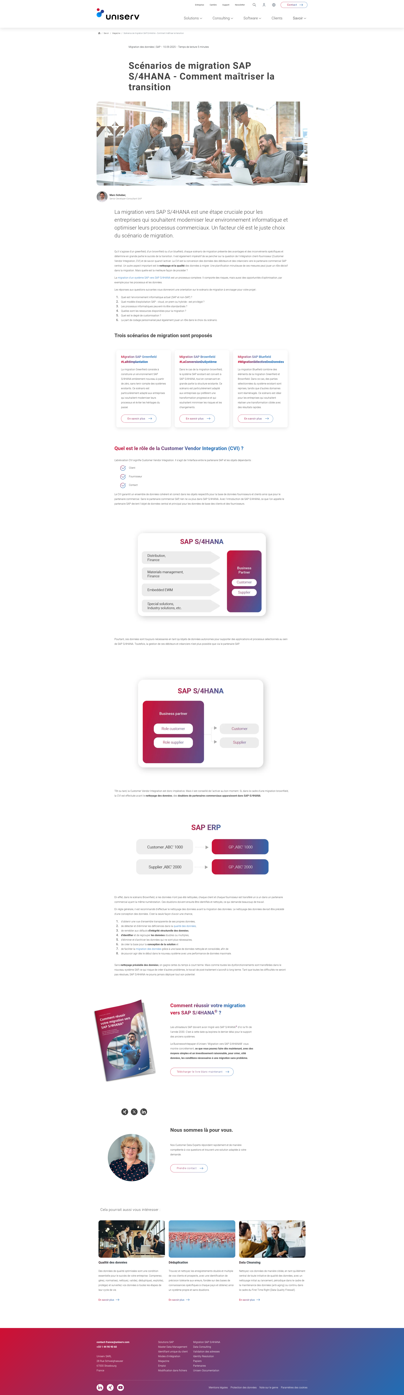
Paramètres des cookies (294, 1387)
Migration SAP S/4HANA (206, 1342)
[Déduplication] (202, 1238)
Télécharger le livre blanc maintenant (200, 1071)
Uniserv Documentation (206, 1370)
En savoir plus (136, 418)
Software (251, 18)
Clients (277, 18)
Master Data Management (172, 1346)
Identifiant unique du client (173, 1351)
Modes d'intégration (169, 1356)
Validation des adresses (206, 1351)
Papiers (197, 1361)
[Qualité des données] (131, 1238)
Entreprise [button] (199, 5)
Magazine (163, 1361)
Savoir (298, 18)
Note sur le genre (268, 1387)
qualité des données (185, 926)
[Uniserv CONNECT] (261, 5)
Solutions (191, 18)
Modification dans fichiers (172, 1370)
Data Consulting (202, 1346)
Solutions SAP (166, 1342)
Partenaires (199, 1365)
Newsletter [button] (240, 5)
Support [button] (225, 5)
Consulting (221, 18)
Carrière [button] (213, 5)
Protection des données (244, 1387)
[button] (124, 1111)
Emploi (162, 1365)
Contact (292, 4)
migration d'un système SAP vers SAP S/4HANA (144, 277)
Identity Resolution (203, 1356)
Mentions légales (218, 1387)
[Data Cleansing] (272, 1238)
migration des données (148, 948)
